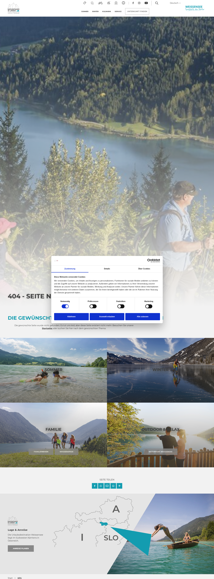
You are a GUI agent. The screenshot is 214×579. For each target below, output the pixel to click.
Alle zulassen (142, 317)
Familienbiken (41, 452)
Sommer (84, 11)
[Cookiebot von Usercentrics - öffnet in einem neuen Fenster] (149, 260)
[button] (94, 486)
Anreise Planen (21, 548)
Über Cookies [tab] (144, 269)
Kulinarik (106, 11)
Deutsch (174, 3)
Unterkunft (137, 11)
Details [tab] (107, 269)
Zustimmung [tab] (69, 269)
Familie (53, 429)
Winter (95, 11)
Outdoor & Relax (160, 429)
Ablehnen (71, 317)
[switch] (93, 306)
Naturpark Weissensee (160, 452)
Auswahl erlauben (107, 317)
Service (118, 11)
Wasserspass (66, 452)
